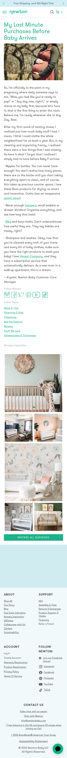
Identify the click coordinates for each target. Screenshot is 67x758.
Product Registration (15, 667)
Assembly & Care (48, 604)
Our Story (9, 604)
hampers (30, 205)
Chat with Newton (33, 716)
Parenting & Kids (13, 312)
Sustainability (11, 632)
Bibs (8, 221)
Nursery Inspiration (14, 616)
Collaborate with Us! (15, 624)
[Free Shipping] (33, 3)
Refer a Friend (46, 623)
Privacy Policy (11, 671)
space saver (12, 198)
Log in (7, 653)
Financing (44, 619)
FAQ (41, 601)
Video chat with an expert (33, 711)
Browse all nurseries (33, 537)
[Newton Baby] (19, 12)
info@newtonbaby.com (33, 720)
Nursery (8, 326)
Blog (6, 608)
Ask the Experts (13, 321)
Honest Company (31, 256)
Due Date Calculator (15, 612)
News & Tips (11, 308)
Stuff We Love (12, 330)
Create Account (12, 657)
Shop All (8, 601)
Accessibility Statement (33, 741)
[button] (52, 12)
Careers (8, 628)
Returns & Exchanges (50, 608)
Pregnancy (10, 317)
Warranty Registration (16, 662)
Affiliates (8, 620)
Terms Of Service (13, 676)
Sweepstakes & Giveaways (20, 335)
